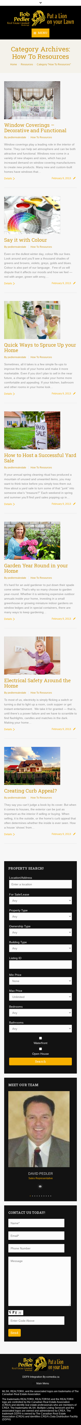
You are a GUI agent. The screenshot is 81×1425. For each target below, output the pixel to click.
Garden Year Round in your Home (36, 568)
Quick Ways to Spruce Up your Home (40, 348)
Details (8, 178)
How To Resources (41, 137)
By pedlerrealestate (15, 137)
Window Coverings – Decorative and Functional (35, 128)
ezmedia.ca (52, 1376)
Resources (27, 64)
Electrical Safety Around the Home (37, 683)
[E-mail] (40, 1186)
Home (13, 64)
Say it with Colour (25, 240)
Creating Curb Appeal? (30, 790)
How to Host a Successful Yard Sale (40, 458)
